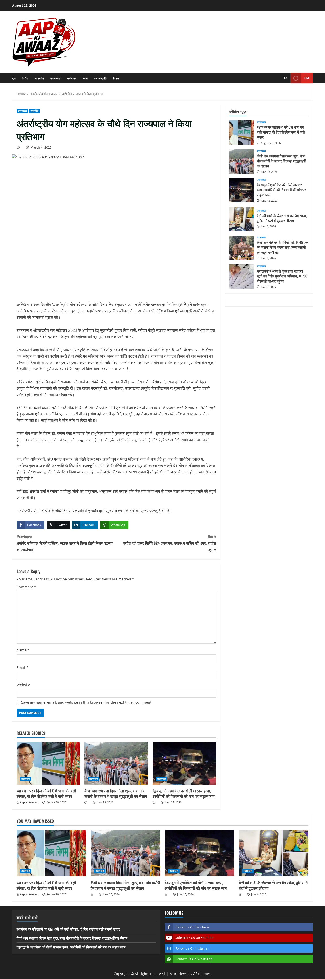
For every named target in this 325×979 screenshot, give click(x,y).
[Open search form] (285, 78)
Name (23, 650)
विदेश (25, 78)
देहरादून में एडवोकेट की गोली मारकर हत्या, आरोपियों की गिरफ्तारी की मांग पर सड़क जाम (183, 793)
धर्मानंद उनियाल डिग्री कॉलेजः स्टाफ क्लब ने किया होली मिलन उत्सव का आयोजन (65, 543)
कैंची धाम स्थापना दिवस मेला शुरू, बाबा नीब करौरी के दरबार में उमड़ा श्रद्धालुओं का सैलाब (115, 793)
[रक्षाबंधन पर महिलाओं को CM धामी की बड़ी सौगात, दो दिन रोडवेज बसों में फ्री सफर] (48, 763)
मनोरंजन (71, 78)
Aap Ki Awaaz (28, 802)
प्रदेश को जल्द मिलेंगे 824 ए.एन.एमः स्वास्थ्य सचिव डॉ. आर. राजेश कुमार (169, 543)
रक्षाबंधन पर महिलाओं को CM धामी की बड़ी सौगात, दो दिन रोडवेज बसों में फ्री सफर (46, 793)
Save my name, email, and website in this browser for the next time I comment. (86, 702)
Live (307, 78)
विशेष (116, 78)
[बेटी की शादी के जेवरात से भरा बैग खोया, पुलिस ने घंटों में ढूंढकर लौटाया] (273, 853)
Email (23, 667)
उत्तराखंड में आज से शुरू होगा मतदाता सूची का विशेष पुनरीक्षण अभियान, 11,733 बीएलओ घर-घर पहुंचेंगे (241, 276)
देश (14, 78)
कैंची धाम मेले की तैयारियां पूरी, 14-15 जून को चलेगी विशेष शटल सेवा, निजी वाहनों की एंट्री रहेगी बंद (241, 248)
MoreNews (178, 973)
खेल (85, 78)
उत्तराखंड (55, 78)
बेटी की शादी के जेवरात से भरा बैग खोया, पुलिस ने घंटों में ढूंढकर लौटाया (241, 219)
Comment (26, 587)
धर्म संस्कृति (100, 78)
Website (23, 684)
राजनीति (39, 78)
